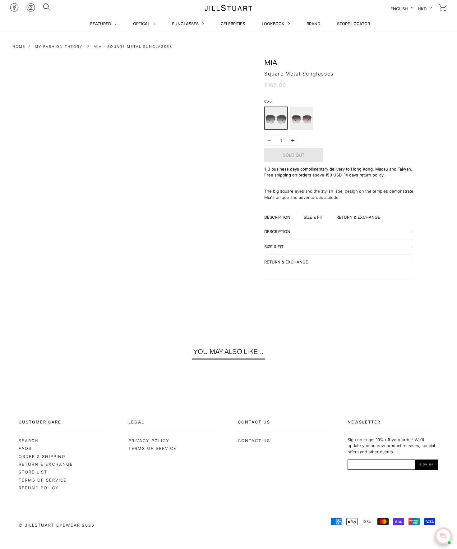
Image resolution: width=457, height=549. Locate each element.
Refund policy (39, 487)
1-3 (267, 169)
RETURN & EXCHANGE (46, 464)
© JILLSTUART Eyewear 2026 (57, 525)
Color (268, 101)
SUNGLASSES (186, 23)
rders (306, 174)
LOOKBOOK (274, 23)
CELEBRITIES (233, 23)
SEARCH (29, 440)
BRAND (313, 23)
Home (18, 46)
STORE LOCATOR (353, 23)
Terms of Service (43, 480)
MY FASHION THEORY (59, 46)
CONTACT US (254, 440)
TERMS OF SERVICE (152, 448)
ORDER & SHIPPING (42, 456)
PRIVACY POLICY (148, 440)
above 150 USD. (327, 174)
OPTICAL (142, 23)
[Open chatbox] (443, 536)
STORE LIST (33, 471)
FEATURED (101, 23)
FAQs (25, 448)
